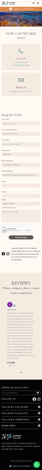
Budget (4, 200)
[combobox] (21, 154)
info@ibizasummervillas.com (21, 91)
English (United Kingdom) (21, 466)
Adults (4, 181)
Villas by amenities (15, 419)
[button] (22, 372)
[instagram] (7, 255)
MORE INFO (9, 425)
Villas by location (15, 407)
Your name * (6, 119)
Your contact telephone (9, 130)
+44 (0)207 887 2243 (21, 65)
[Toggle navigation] (37, 3)
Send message (21, 237)
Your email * (5, 140)
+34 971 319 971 (21, 62)
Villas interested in (7, 171)
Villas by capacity (15, 413)
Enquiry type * (6, 150)
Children (4, 192)
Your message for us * (9, 207)
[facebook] (3, 255)
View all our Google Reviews (21, 293)
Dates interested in (7, 161)
